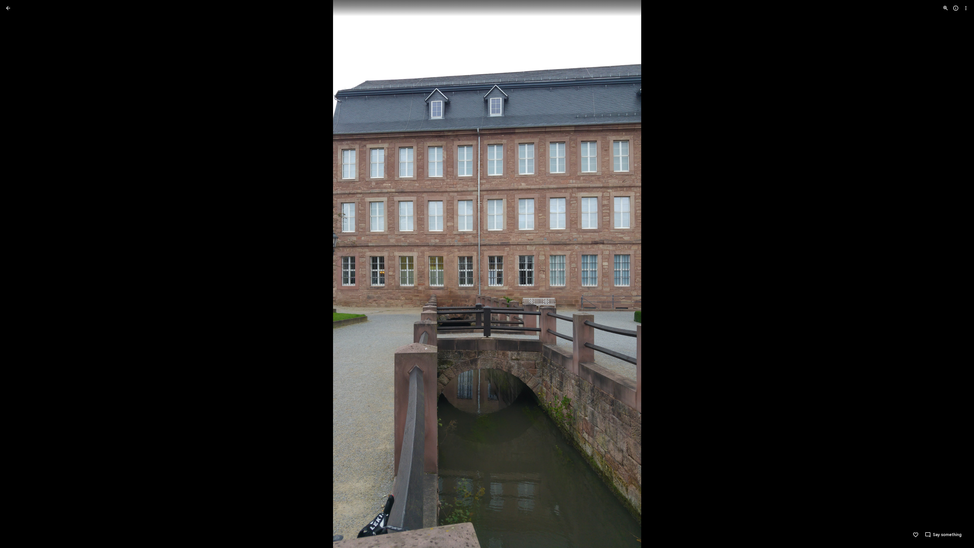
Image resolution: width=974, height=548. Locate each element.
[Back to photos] (8, 8)
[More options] (966, 8)
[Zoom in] (946, 8)
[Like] (916, 535)
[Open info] (956, 8)
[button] (14, 274)
